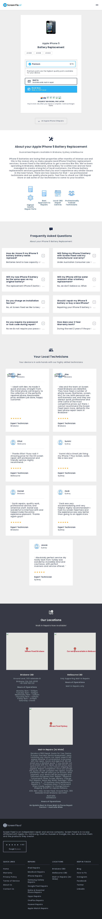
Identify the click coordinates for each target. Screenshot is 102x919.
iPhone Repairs (35, 876)
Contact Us (8, 889)
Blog (79, 869)
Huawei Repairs (35, 904)
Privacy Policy (10, 877)
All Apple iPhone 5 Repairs (52, 121)
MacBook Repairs (36, 872)
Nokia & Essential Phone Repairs (36, 891)
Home (6, 869)
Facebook (81, 881)
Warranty (7, 873)
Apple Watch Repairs (38, 908)
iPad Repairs (34, 868)
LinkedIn (81, 889)
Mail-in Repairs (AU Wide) (61, 878)
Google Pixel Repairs (38, 886)
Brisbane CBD (58, 869)
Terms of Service (11, 881)
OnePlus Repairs (36, 900)
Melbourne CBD (59, 873)
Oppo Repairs (34, 896)
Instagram (82, 877)
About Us (7, 885)
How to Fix (82, 873)
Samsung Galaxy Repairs (36, 881)
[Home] (12, 5)
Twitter (80, 885)
